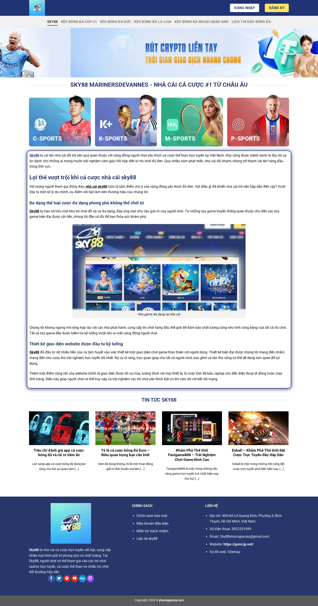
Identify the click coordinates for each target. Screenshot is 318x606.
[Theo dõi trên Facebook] (51, 578)
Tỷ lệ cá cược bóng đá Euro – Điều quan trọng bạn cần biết (125, 452)
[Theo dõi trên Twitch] (90, 578)
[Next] (289, 451)
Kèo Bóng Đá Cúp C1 (79, 22)
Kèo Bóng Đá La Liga (153, 22)
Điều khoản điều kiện (153, 523)
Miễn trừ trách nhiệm (152, 531)
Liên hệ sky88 (147, 539)
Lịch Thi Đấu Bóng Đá (251, 22)
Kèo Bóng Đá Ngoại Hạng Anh (201, 22)
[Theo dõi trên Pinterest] (67, 578)
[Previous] (28, 451)
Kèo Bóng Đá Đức (115, 22)
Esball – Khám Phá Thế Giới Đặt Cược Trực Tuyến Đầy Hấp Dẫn (258, 452)
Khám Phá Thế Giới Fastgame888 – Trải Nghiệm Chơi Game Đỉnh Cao (192, 455)
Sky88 (52, 22)
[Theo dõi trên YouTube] (74, 578)
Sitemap (234, 552)
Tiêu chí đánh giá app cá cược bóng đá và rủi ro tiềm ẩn (59, 452)
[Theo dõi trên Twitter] (59, 578)
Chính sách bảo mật (152, 516)
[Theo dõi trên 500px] (82, 578)
